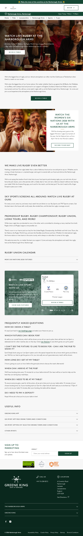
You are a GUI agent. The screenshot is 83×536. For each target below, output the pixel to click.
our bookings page (25, 331)
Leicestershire (24, 18)
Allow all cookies (68, 289)
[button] (51, 310)
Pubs (14, 18)
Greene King (10, 513)
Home (7, 18)
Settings (74, 282)
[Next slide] (71, 310)
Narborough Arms (38, 18)
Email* (34, 449)
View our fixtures (20, 305)
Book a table (15, 52)
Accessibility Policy (33, 532)
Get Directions (62, 497)
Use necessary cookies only (41, 289)
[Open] (6, 8)
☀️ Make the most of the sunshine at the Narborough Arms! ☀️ (41, 2)
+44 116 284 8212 (42, 481)
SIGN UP (68, 453)
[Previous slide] (43, 310)
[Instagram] (10, 521)
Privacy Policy (54, 532)
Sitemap (62, 532)
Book (69, 8)
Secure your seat (62, 145)
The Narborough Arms (15, 506)
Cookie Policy (44, 532)
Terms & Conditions (72, 532)
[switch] (31, 275)
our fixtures (45, 342)
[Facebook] (6, 521)
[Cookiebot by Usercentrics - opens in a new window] (72, 245)
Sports (50, 18)
